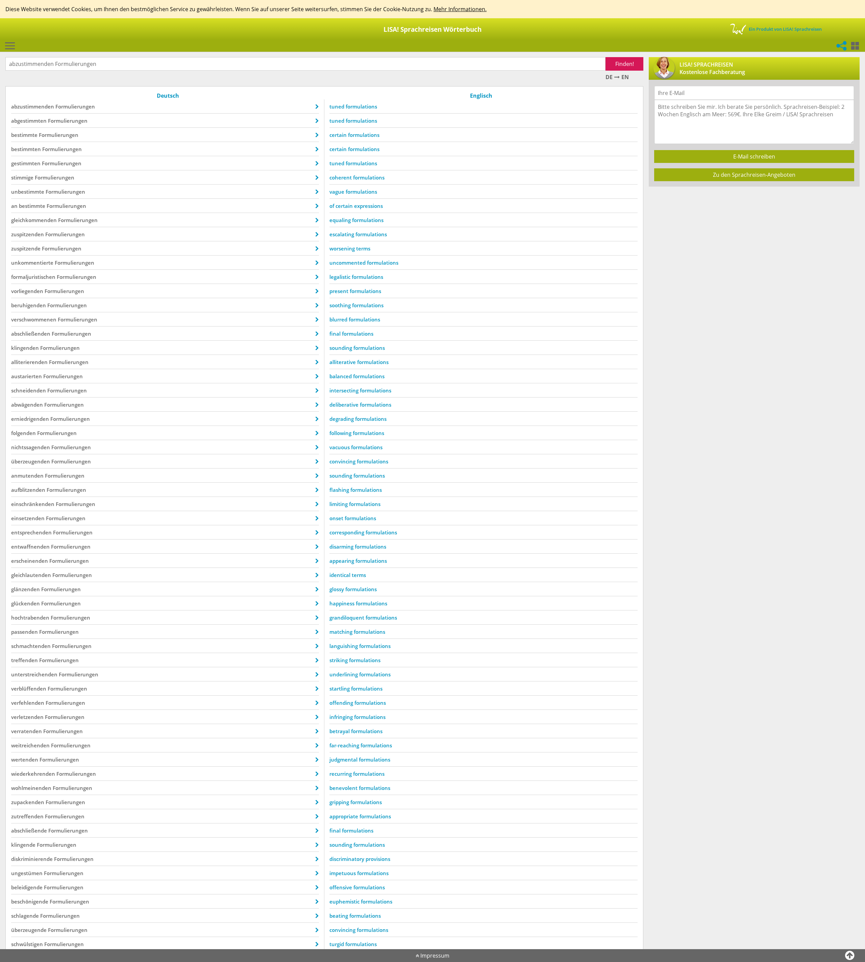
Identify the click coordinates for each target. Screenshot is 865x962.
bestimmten (26, 149)
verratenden (26, 731)
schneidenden (28, 390)
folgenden (23, 433)
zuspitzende (26, 248)
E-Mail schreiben (754, 156)
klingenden (25, 347)
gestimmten (26, 163)
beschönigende (29, 901)
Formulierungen (75, 106)
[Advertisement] (752, 239)
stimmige (22, 177)
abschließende (29, 830)
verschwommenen (33, 319)
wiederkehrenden (33, 773)
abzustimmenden (32, 106)
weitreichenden (30, 745)
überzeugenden (30, 461)
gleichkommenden (34, 220)
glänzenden (25, 589)
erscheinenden (29, 560)
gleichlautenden (31, 575)
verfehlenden (27, 702)
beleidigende (27, 887)
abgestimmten (29, 120)
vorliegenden (27, 291)
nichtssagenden (30, 447)
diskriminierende (32, 859)
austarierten (26, 376)
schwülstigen (27, 944)
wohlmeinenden (31, 788)
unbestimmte (27, 191)
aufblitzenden (28, 489)
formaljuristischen (33, 276)
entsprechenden (31, 532)
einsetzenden (28, 518)
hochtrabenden (30, 617)
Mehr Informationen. (460, 9)
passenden (24, 631)
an (14, 205)
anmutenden (27, 475)
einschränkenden (32, 504)
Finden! (624, 64)
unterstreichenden (34, 674)
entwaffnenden (30, 546)
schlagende (25, 915)
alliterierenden (29, 362)
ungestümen (27, 873)
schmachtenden (31, 646)
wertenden (24, 759)
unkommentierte (32, 262)
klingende (23, 844)
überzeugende (29, 930)
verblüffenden (28, 688)
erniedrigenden (30, 418)
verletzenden (27, 717)
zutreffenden (27, 816)
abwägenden (27, 404)
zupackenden (27, 802)
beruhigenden (28, 305)
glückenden (25, 603)
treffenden (24, 660)
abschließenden (30, 333)
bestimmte (24, 134)
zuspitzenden (27, 234)
